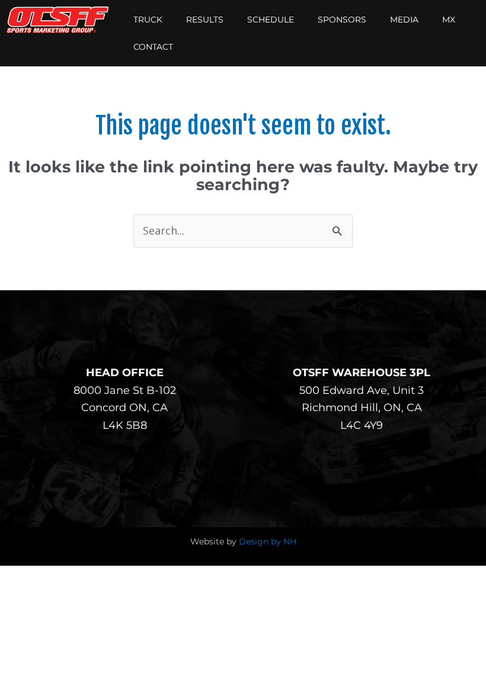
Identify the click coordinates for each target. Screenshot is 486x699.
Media (404, 19)
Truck (147, 19)
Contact (153, 46)
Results (204, 19)
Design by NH (267, 541)
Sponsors (342, 19)
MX (448, 19)
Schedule (270, 19)
